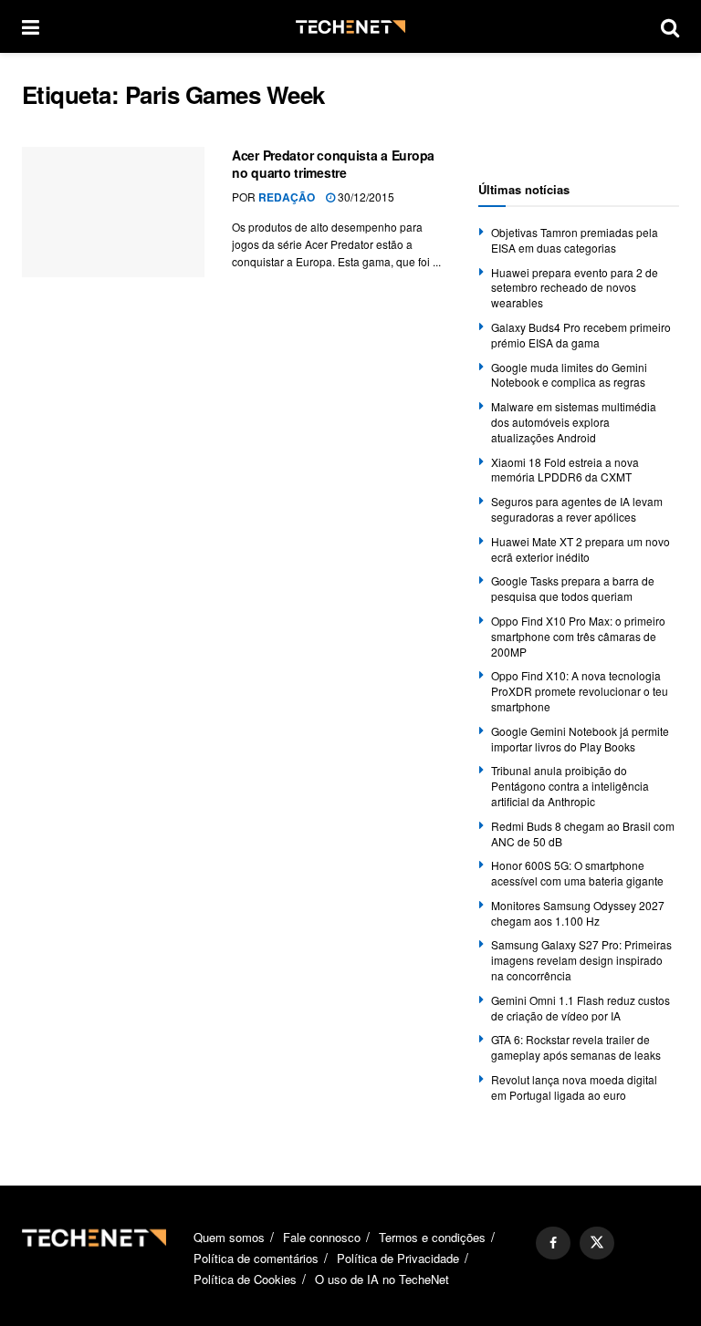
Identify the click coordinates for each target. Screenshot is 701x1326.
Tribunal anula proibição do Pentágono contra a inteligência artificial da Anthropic (570, 785)
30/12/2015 (364, 196)
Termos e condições (432, 1237)
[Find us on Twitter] (597, 1243)
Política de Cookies (245, 1279)
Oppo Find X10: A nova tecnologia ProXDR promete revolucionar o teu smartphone (579, 691)
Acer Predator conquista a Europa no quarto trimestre (333, 164)
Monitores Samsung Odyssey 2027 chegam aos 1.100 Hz (577, 912)
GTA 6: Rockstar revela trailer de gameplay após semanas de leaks (576, 1046)
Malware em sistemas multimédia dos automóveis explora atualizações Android (573, 422)
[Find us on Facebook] (553, 1243)
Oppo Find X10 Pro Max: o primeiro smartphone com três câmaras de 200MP (578, 636)
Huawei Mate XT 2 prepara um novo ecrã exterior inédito (580, 549)
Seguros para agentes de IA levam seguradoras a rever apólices (577, 508)
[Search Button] (670, 26)
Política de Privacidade (398, 1258)
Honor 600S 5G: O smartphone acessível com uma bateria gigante (577, 872)
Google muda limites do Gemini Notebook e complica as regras (569, 374)
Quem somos (229, 1237)
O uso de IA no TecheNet (382, 1279)
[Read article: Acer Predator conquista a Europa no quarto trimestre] (113, 212)
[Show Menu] (30, 26)
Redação (286, 197)
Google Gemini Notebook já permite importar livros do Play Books (580, 738)
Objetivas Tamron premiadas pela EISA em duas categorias (574, 239)
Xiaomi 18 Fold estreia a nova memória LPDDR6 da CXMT (565, 469)
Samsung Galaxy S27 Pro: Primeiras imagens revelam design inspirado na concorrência (581, 960)
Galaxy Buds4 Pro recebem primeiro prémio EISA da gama (581, 334)
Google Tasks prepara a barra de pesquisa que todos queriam (572, 588)
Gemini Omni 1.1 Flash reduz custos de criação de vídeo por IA (580, 1007)
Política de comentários (256, 1258)
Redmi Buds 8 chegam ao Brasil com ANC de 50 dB (583, 833)
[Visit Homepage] (350, 27)
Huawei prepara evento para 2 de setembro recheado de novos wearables (574, 287)
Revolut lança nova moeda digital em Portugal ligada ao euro (574, 1087)
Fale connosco (322, 1237)
